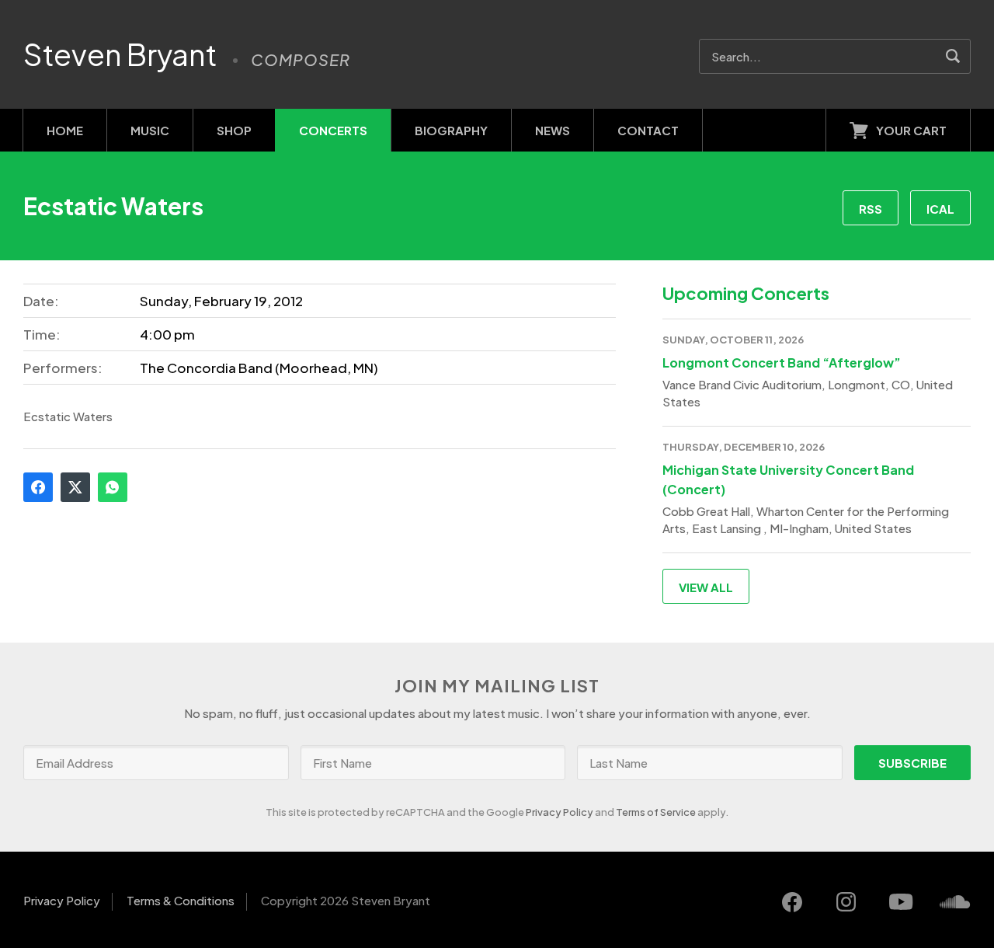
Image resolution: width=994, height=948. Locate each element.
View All (706, 587)
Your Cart (911, 130)
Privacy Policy (559, 812)
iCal (940, 208)
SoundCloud (955, 902)
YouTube (900, 902)
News (552, 130)
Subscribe (912, 762)
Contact (648, 130)
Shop (234, 130)
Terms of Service (656, 812)
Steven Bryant (120, 54)
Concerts (333, 130)
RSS (870, 208)
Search (953, 56)
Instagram (846, 902)
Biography (451, 130)
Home (65, 130)
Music (149, 130)
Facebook (38, 487)
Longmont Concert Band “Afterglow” (781, 362)
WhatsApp (112, 487)
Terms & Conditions (181, 900)
